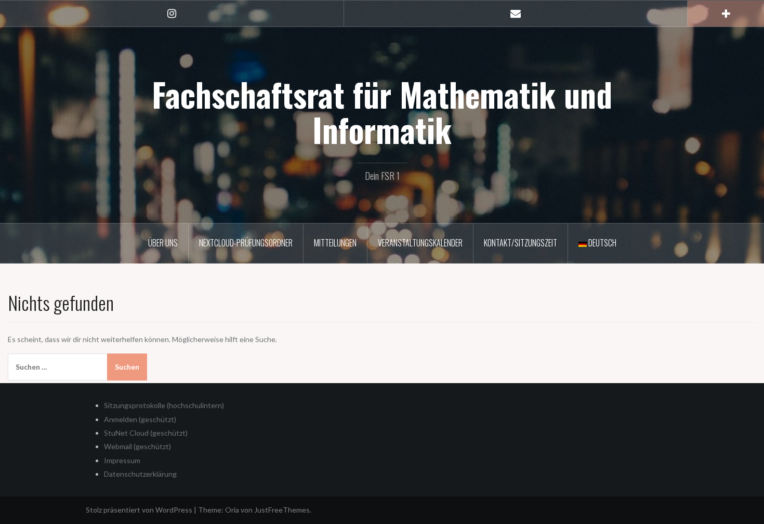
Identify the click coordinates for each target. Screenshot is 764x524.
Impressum (122, 460)
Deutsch (601, 243)
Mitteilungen (335, 243)
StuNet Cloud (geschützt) (146, 432)
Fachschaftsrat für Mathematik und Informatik (382, 111)
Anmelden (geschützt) (140, 419)
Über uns (163, 243)
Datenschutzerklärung (140, 473)
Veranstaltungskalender (420, 243)
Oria (232, 509)
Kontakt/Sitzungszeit (520, 243)
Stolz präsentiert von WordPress (139, 509)
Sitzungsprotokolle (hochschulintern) (164, 405)
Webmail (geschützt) (137, 446)
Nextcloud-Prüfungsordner (246, 243)
